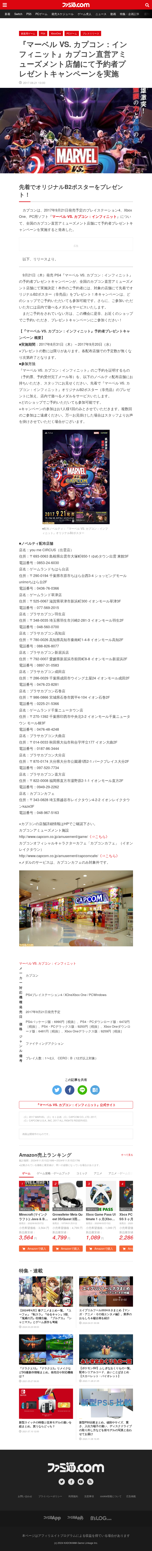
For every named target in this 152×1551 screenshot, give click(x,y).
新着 (7, 14)
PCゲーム (41, 14)
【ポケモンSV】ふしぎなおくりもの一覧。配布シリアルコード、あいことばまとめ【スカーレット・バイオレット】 (106, 1372)
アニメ (98, 1173)
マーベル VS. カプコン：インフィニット (47, 963)
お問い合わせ (25, 1496)
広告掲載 (131, 1496)
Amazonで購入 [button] (36, 1248)
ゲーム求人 (84, 14)
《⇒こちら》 (98, 836)
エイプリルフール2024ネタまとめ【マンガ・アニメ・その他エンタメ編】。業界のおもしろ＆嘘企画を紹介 (105, 1314)
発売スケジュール (62, 14)
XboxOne (56, 33)
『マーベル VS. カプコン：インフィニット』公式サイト (76, 1104)
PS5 (28, 14)
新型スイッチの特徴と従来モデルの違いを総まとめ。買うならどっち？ (45, 1424)
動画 (113, 14)
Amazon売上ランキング (45, 1154)
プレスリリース (91, 33)
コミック (81, 1173)
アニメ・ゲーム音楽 (120, 1173)
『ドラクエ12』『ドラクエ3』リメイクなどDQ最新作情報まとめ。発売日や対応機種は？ (46, 1372)
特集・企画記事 (129, 14)
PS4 (43, 33)
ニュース (100, 14)
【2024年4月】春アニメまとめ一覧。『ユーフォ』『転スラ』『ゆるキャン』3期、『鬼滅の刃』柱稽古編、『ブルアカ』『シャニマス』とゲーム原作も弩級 (45, 1316)
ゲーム (26, 1173)
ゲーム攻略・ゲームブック (53, 1173)
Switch (18, 14)
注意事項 (89, 1496)
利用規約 (73, 1496)
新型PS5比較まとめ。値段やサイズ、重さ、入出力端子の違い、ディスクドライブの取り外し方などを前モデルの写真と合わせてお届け (105, 1428)
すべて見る (127, 1154)
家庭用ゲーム (28, 33)
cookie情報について (111, 1496)
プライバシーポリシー (50, 1496)
